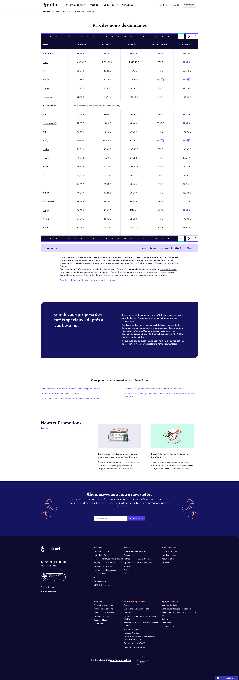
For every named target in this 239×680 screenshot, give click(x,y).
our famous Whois (120, 659)
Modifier (190, 248)
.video (46, 158)
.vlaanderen (49, 201)
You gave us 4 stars (49, 566)
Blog (165, 5)
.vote (45, 227)
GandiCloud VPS (101, 574)
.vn (44, 210)
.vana (45, 62)
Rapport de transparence (134, 647)
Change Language (48, 591)
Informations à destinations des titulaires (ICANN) (141, 624)
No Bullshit (166, 619)
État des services (169, 555)
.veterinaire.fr (50, 123)
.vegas (46, 88)
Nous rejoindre (168, 626)
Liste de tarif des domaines (105, 555)
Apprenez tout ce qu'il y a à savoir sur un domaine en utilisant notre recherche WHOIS (160, 395)
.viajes (46, 149)
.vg (44, 132)
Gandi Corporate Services (135, 551)
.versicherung (50, 105)
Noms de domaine (59, 11)
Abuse (126, 605)
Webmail (127, 566)
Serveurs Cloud (100, 620)
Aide (176, 5)
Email (96, 577)
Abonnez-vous (136, 518)
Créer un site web (75, 5)
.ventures (47, 97)
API (125, 570)
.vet (45, 114)
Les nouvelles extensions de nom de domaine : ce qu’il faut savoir (71, 398)
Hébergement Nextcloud (104, 566)
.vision (46, 193)
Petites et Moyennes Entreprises (138, 559)
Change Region (47, 587)
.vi (44, 140)
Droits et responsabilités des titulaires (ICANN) (140, 617)
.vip (44, 184)
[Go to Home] (51, 5)
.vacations (48, 53)
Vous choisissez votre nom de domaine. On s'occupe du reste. (69, 388)
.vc (44, 71)
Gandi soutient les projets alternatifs (177, 609)
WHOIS (127, 574)
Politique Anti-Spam (132, 633)
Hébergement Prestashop (105, 570)
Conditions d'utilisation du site (136, 609)
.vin (44, 175)
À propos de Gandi (169, 605)
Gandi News (167, 623)
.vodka (46, 219)
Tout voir (45, 428)
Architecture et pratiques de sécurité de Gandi (179, 613)
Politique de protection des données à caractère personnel (140, 638)
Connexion (189, 4)
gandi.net (46, 11)
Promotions (127, 5)
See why (116, 105)
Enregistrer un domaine (103, 605)
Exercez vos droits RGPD (134, 643)
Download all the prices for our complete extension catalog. (87, 280)
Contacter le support (170, 551)
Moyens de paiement (133, 629)
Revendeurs (129, 555)
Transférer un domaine (103, 609)
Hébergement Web (102, 616)
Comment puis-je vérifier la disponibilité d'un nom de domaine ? (153, 388)
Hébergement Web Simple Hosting (108, 559)
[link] (42, 562)
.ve (44, 79)
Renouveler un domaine (104, 612)
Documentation (168, 559)
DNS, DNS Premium (102, 585)
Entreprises (110, 5)
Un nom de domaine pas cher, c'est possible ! (61, 393)
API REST (165, 562)
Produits (94, 5)
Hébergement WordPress (104, 562)
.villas (45, 166)
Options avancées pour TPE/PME (138, 562)
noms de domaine (168, 269)
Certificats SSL (100, 581)
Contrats (127, 612)
